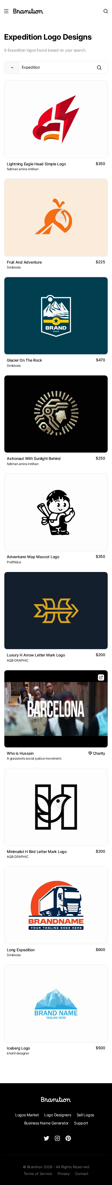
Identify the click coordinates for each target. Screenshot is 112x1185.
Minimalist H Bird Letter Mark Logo (37, 851)
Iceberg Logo (18, 1048)
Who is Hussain (20, 753)
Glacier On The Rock (24, 360)
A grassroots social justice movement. (34, 758)
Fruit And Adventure (24, 262)
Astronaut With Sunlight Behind (34, 458)
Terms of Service (38, 1173)
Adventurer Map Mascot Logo (33, 556)
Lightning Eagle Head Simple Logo (36, 164)
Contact (81, 1173)
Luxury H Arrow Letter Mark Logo (36, 655)
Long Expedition (21, 949)
